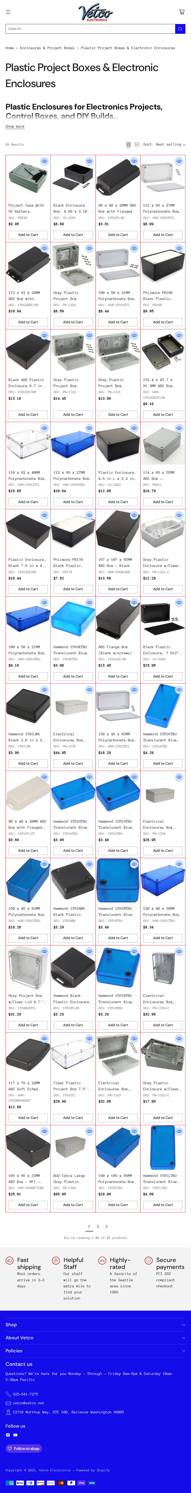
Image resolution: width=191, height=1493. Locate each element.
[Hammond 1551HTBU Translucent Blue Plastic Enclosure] (73, 793)
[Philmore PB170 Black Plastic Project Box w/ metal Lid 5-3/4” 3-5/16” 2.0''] (73, 531)
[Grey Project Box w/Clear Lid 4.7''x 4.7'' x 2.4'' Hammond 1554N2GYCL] (28, 967)
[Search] (180, 29)
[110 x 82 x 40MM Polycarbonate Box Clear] (28, 444)
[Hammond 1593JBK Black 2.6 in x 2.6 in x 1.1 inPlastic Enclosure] (28, 706)
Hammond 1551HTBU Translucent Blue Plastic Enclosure (71, 827)
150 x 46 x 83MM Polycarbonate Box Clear (116, 740)
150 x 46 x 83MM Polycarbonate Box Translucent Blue (26, 915)
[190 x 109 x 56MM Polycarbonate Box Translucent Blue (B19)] (118, 1147)
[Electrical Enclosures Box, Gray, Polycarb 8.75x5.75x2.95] (118, 1055)
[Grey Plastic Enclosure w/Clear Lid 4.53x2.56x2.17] (162, 1055)
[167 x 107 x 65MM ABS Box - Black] (118, 531)
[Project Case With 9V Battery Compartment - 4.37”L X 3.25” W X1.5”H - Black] (28, 177)
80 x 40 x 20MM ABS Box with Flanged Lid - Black (117, 211)
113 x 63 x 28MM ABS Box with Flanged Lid (24, 299)
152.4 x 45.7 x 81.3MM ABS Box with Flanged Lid (160, 386)
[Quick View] (44, 161)
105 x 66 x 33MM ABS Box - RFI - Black (24, 1182)
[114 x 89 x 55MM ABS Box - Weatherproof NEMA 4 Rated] (162, 444)
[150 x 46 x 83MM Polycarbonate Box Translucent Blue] (28, 880)
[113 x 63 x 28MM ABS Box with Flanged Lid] (28, 264)
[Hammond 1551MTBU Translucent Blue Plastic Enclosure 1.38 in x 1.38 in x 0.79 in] (118, 880)
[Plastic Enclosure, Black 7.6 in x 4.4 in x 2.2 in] (28, 531)
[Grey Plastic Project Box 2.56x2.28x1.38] (73, 264)
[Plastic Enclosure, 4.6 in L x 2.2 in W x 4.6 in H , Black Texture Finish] (118, 444)
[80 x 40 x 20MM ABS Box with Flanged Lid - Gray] (28, 793)
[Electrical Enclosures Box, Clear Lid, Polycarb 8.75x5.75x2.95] (162, 967)
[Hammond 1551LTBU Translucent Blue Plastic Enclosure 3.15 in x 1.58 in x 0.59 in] (162, 1147)
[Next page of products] (106, 1226)
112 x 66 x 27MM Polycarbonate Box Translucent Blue (71, 478)
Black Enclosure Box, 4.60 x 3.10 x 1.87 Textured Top (72, 211)
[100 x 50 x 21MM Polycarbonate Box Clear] (118, 264)
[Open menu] (8, 12)
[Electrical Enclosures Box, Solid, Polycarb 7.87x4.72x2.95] (162, 793)
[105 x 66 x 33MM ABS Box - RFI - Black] (28, 1147)
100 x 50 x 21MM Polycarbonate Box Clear (116, 299)
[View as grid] (128, 144)
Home (10, 48)
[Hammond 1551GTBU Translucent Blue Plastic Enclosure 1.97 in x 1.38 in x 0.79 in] (118, 793)
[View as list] (137, 144)
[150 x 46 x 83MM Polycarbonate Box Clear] (118, 706)
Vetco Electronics (55, 1470)
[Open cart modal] (181, 12)
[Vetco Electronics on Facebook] (8, 1436)
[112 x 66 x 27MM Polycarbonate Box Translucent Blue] (73, 444)
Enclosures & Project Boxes (47, 48)
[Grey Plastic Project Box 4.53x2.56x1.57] (118, 351)
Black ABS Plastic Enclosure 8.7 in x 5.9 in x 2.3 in (27, 386)
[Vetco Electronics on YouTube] (15, 1436)
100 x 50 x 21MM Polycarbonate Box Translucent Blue (26, 653)
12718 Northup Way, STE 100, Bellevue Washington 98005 (68, 1412)
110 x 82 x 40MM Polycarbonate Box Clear (26, 478)
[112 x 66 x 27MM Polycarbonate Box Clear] (162, 177)
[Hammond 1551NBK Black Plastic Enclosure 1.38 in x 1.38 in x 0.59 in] (73, 880)
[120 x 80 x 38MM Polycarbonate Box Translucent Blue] (162, 880)
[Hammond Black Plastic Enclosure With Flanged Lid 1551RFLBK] (73, 967)
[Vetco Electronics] (95, 12)
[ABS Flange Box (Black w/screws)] (118, 619)
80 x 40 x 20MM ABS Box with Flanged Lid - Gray (27, 827)
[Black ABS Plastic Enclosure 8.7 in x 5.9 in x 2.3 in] (28, 351)
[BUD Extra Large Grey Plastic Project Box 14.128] (73, 1147)
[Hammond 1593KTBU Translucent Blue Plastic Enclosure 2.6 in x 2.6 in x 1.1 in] (73, 619)
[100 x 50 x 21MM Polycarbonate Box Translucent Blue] (28, 619)
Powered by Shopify (93, 1470)
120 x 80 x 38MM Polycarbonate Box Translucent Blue (161, 915)
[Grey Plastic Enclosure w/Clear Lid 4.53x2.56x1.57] (162, 531)
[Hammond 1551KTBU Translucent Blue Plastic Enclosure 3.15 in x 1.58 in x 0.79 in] (162, 706)
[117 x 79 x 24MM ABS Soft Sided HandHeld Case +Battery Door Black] (28, 1055)
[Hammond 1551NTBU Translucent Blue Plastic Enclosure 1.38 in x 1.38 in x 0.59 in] (118, 967)
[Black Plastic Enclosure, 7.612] (162, 619)
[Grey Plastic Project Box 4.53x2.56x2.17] (73, 351)
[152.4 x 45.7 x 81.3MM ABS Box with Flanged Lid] (162, 351)
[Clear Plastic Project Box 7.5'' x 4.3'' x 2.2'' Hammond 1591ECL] (73, 1055)
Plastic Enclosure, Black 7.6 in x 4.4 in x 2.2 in (27, 566)
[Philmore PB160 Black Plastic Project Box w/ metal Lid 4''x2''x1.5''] (162, 264)
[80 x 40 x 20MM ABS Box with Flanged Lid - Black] (118, 177)
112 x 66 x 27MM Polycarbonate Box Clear (161, 211)
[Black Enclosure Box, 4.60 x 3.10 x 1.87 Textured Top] (73, 177)
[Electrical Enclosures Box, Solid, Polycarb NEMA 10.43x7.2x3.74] (73, 706)
